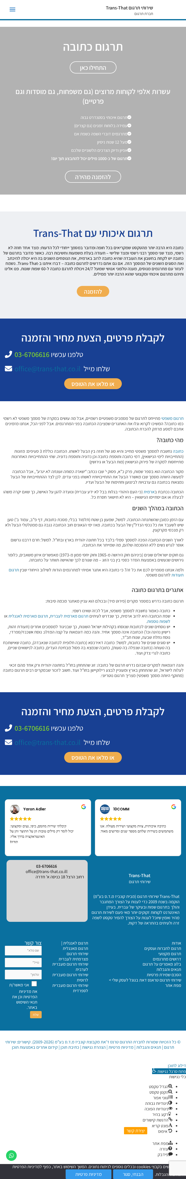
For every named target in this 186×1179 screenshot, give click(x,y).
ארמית (149, 492)
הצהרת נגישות (94, 1047)
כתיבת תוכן (70, 1047)
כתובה (178, 451)
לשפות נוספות (158, 621)
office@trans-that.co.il (48, 368)
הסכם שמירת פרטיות (164, 974)
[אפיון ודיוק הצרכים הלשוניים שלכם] (103, 150)
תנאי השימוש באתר (26, 1004)
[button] (169, 1071)
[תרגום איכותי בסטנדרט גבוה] (108, 117)
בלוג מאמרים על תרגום (162, 964)
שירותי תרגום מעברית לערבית (70, 966)
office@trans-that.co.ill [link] (47, 871)
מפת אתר (173, 985)
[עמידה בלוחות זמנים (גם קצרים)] (104, 125)
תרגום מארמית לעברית (69, 616)
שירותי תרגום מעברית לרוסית (70, 977)
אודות (176, 943)
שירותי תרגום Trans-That (129, 8)
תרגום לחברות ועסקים (162, 948)
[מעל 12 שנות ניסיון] (116, 142)
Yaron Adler (34, 809)
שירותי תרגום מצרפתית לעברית (73, 956)
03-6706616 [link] (46, 866)
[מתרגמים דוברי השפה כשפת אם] (104, 134)
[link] (164, 878)
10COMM (121, 809)
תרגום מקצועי (169, 953)
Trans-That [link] (139, 875)
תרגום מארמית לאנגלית (28, 616)
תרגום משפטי (172, 418)
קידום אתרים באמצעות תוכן (35, 1047)
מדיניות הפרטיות (28, 993)
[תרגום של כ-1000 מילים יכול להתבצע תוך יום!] (93, 158)
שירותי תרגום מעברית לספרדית (70, 987)
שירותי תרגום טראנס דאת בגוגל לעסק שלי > (145, 980)
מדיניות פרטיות (120, 1047)
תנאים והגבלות (168, 969)
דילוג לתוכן (177, 1065)
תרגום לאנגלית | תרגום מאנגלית (74, 945)
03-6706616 (32, 354)
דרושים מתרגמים (167, 959)
